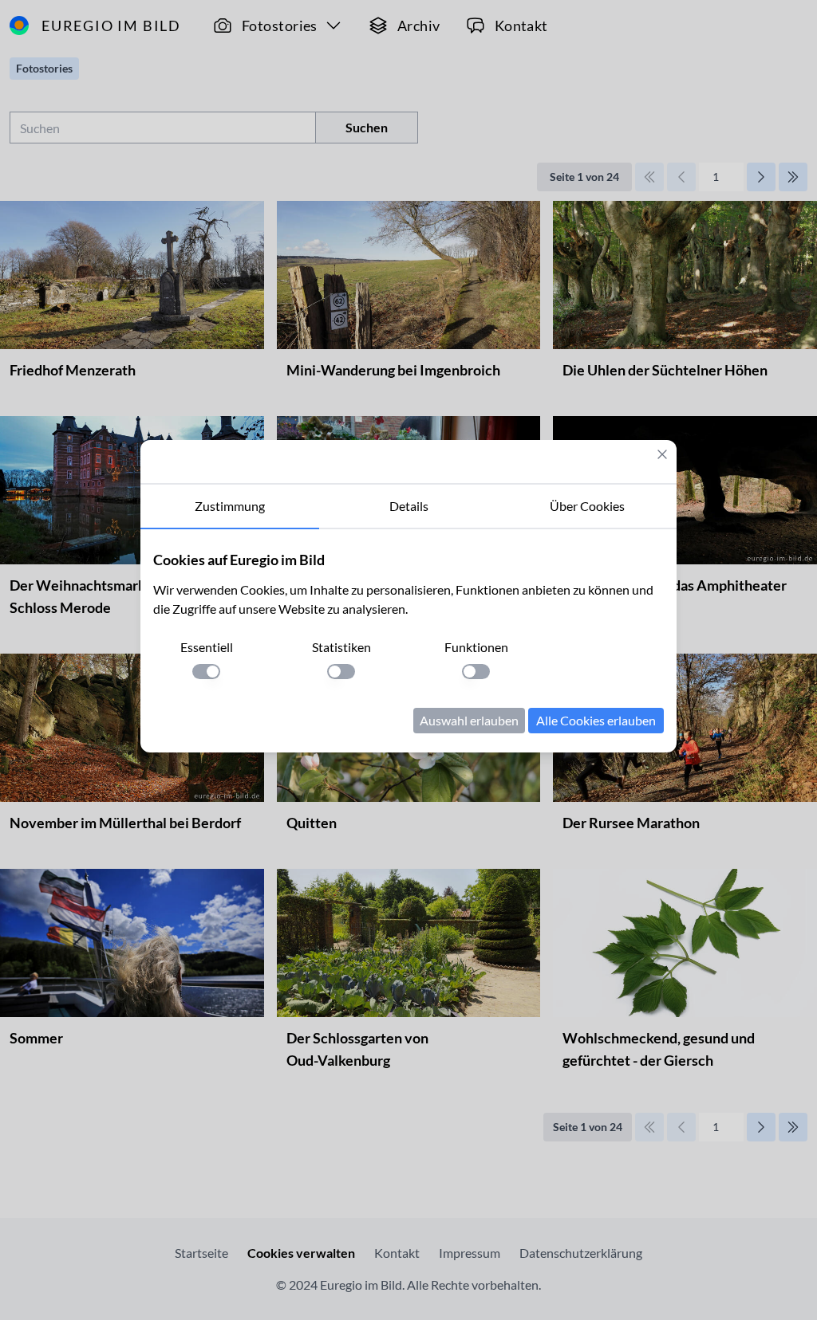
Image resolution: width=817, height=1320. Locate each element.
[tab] (229, 507)
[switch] (206, 671)
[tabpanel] (408, 640)
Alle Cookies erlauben (596, 720)
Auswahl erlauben (469, 720)
